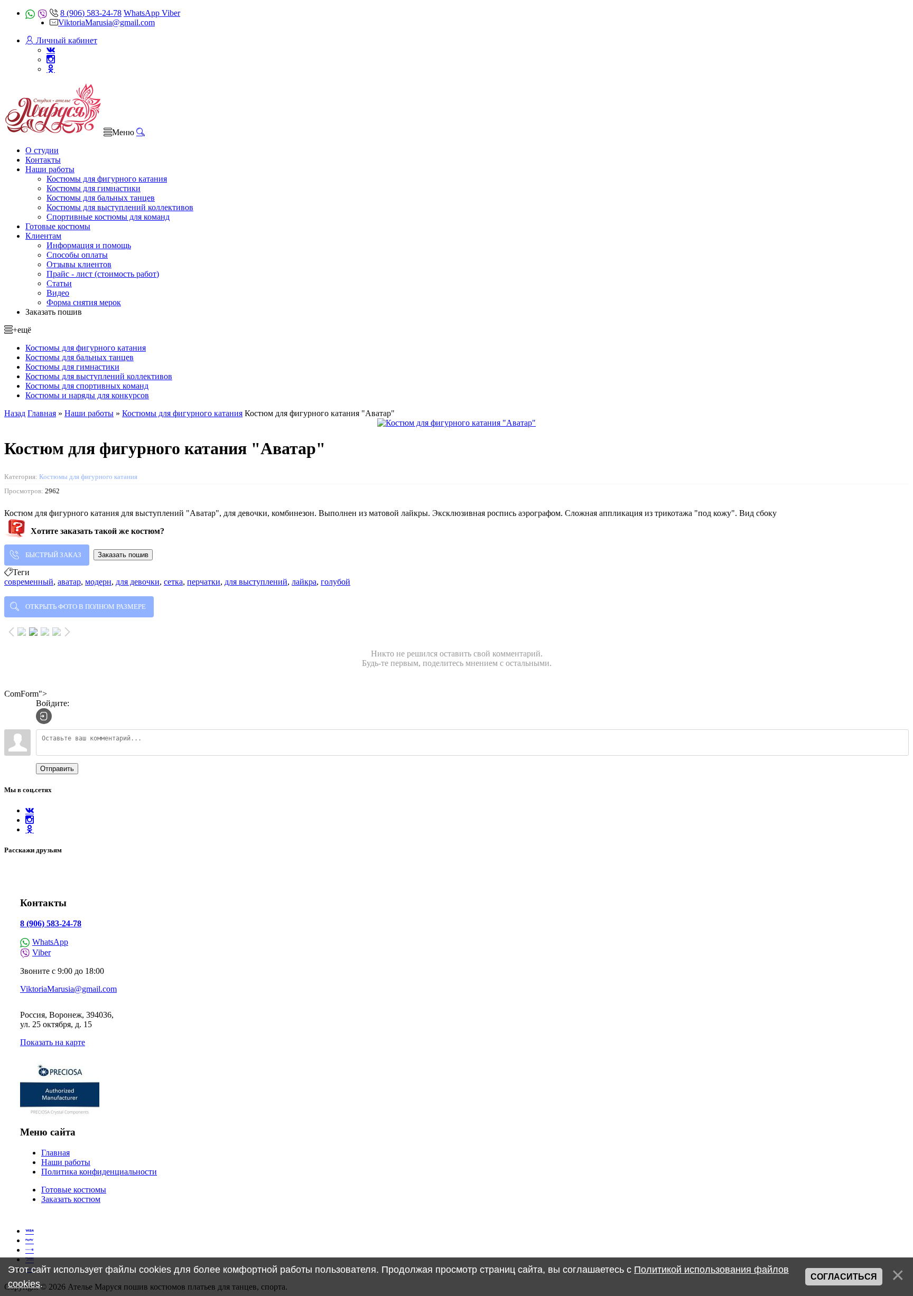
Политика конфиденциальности (99, 1171)
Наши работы (65, 1162)
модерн (98, 581)
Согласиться (843, 1276)
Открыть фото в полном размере (85, 607)
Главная (55, 1152)
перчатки (203, 581)
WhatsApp (143, 12)
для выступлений (256, 581)
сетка (173, 581)
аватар (69, 581)
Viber (171, 12)
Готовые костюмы (73, 1189)
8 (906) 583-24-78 (91, 12)
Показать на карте (52, 1042)
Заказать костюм (70, 1199)
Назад (14, 413)
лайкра (304, 581)
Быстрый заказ (53, 555)
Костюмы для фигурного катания (88, 477)
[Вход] (44, 716)
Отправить (57, 769)
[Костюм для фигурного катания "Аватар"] (456, 423)
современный (28, 581)
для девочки (138, 581)
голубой (335, 581)
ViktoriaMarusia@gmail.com (106, 22)
